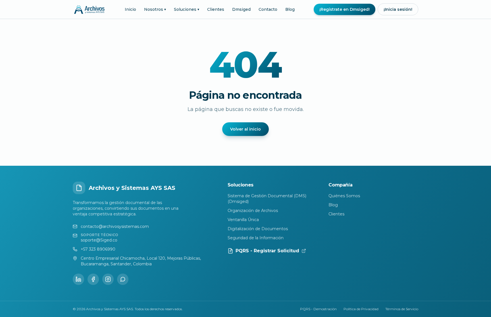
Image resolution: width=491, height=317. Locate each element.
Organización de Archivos (253, 210)
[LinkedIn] (78, 279)
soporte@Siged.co (99, 240)
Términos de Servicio (401, 309)
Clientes (215, 9)
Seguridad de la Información (256, 237)
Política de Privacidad (361, 309)
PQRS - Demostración (318, 309)
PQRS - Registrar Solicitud (267, 250)
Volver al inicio (245, 129)
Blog (290, 9)
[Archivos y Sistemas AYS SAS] (89, 9)
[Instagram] (108, 279)
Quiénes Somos (344, 195)
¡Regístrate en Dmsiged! (344, 9)
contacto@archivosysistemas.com (115, 226)
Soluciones (186, 9)
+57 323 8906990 (98, 249)
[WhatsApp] (122, 279)
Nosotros (155, 9)
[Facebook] (93, 279)
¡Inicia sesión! (398, 9)
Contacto (268, 9)
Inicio (130, 9)
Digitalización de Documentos (258, 228)
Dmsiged (241, 9)
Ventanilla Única (243, 219)
